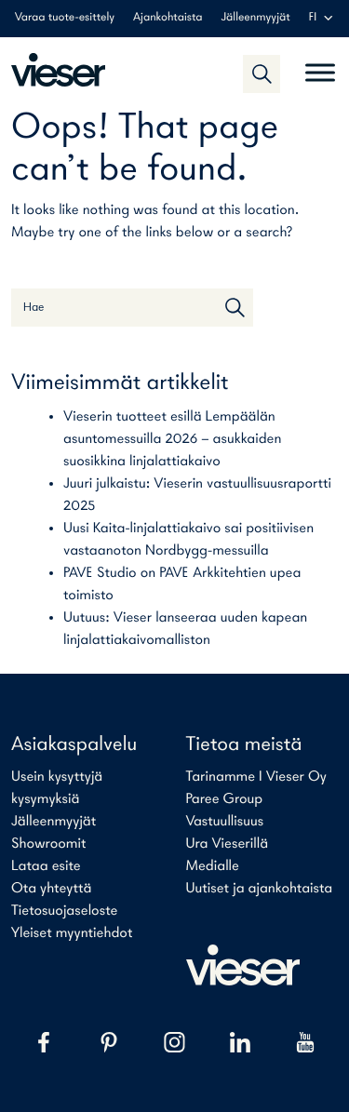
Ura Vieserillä (227, 844)
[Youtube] (305, 1042)
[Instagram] (174, 1042)
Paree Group (224, 799)
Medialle (212, 866)
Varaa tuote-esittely (64, 18)
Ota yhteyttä (51, 888)
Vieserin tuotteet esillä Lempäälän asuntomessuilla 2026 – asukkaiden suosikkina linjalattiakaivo (172, 439)
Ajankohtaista (167, 18)
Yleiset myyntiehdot (71, 933)
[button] (261, 73)
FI (312, 18)
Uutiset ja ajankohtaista (259, 888)
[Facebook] (43, 1042)
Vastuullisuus (225, 821)
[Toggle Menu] (320, 65)
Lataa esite (46, 866)
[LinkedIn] (240, 1042)
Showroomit (48, 844)
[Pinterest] (108, 1042)
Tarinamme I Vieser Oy (257, 777)
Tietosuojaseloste (64, 911)
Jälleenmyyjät (255, 18)
